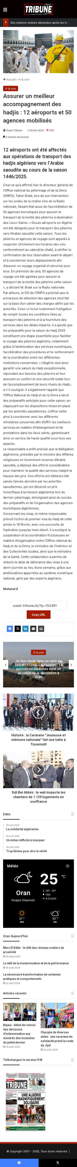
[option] (38, 664)
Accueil (11, 79)
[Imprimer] (41, 629)
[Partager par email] (33, 629)
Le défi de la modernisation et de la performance (36, 963)
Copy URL (38, 614)
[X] (18, 629)
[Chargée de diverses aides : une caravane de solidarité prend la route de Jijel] (57, 1015)
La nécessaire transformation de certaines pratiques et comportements (32, 976)
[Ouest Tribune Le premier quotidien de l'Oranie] (38, 9)
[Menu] (5, 10)
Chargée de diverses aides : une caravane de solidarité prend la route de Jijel (57, 1039)
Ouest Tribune (14, 130)
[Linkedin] (25, 629)
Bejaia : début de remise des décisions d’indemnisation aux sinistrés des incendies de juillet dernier (19, 1034)
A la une (24, 79)
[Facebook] (10, 629)
